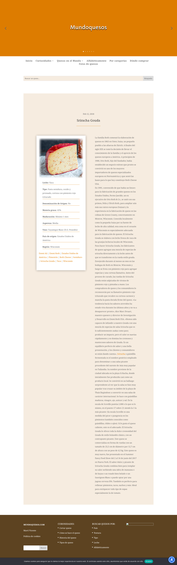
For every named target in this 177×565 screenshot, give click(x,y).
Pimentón (53, 257)
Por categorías (118, 61)
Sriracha (121, 354)
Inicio (29, 61)
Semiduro (77, 257)
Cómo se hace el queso (69, 533)
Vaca (59, 261)
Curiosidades (43, 61)
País (96, 528)
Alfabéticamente (96, 61)
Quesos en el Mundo (69, 61)
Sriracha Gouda (47, 261)
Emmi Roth (54, 253)
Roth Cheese (65, 257)
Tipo (96, 537)
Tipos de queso (66, 542)
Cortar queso (65, 528)
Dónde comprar (139, 61)
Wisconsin (68, 261)
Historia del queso (67, 537)
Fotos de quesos (88, 64)
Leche (96, 542)
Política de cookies (31, 536)
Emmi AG (43, 253)
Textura (97, 533)
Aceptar (149, 561)
